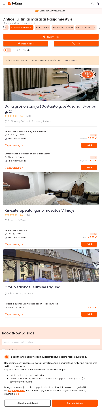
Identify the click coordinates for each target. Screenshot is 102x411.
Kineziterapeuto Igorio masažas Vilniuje (40, 210)
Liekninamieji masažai (62, 27)
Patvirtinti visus (75, 403)
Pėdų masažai (42, 27)
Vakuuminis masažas (86, 27)
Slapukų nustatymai (28, 403)
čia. (17, 393)
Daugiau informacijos (69, 60)
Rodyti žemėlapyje (21, 50)
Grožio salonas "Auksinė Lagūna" (33, 287)
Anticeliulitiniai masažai (22, 27)
